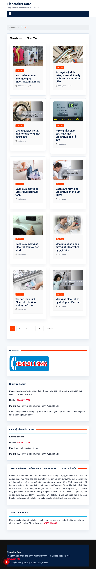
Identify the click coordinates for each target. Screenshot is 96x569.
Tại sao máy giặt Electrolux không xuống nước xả (26, 302)
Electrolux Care (19, 4)
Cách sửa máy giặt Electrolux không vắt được (68, 191)
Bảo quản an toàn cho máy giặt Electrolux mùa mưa (28, 78)
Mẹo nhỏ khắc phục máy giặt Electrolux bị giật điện (67, 247)
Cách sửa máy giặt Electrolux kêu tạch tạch (27, 191)
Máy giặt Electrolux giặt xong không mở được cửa (28, 133)
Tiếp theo (49, 328)
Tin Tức (19, 71)
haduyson (22, 86)
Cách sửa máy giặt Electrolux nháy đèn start (27, 247)
